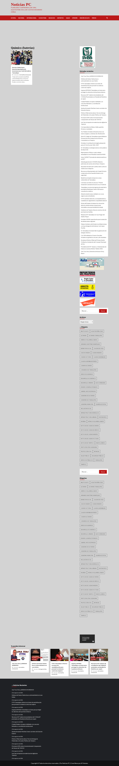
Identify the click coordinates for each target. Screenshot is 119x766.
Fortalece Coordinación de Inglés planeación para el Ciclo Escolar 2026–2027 (93, 144)
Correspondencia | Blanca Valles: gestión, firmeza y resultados (92, 128)
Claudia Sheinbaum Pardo (89, 361)
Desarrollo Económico (88, 378)
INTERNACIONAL (31, 18)
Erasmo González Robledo (89, 387)
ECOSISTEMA (42, 18)
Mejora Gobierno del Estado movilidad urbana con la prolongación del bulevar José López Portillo (94, 226)
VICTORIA (59, 659)
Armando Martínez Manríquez (90, 344)
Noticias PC (21, 4)
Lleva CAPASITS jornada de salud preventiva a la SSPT (93, 158)
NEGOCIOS (52, 18)
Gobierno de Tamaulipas (88, 400)
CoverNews (74, 763)
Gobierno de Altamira (88, 395)
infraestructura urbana (89, 417)
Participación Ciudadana (89, 447)
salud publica (85, 455)
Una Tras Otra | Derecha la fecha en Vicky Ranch (92, 252)
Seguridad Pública (98, 455)
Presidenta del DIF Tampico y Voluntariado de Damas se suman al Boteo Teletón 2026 (93, 247)
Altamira (84, 335)
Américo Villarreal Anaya (89, 340)
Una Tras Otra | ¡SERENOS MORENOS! (92, 76)
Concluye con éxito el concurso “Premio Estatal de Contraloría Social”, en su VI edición (93, 183)
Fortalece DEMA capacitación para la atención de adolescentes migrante (94, 220)
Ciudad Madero (97, 352)
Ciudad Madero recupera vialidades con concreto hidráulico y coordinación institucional (92, 103)
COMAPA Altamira (86, 365)
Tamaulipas (98, 460)
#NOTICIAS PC (85, 331)
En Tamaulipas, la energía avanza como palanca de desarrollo (94, 148)
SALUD (68, 18)
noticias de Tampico (87, 443)
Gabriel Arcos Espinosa (88, 391)
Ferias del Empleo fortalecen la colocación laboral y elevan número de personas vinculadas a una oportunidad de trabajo (92, 205)
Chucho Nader (85, 352)
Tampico (83, 464)
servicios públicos (87, 460)
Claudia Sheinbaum (99, 357)
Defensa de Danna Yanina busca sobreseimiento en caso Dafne (89, 80)
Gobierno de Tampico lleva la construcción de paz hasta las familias (93, 211)
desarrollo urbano (87, 382)
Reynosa (96, 451)
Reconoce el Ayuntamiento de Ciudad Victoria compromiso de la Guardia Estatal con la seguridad (93, 173)
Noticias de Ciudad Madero (89, 434)
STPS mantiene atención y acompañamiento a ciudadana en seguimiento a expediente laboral (94, 199)
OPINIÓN (74, 18)
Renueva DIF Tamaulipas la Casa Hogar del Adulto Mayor (93, 215)
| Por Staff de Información (25, 74)
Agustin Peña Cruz (97, 331)
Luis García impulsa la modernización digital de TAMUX (94, 123)
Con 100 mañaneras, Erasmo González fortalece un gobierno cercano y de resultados (93, 236)
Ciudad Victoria (86, 357)
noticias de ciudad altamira (90, 425)
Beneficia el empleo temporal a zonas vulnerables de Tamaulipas (91, 179)
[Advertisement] (59, 32)
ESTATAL (13, 18)
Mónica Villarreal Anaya (96, 421)
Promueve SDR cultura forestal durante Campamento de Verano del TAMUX (92, 118)
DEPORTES (60, 18)
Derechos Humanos (87, 374)
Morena (83, 421)
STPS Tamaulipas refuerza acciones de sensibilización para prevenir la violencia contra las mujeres (92, 85)
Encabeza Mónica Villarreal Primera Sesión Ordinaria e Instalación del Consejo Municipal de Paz (93, 242)
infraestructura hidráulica (90, 413)
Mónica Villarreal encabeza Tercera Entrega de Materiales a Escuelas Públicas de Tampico (93, 114)
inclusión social (86, 408)
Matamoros (103, 417)
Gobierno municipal (87, 404)
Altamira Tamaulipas (95, 335)
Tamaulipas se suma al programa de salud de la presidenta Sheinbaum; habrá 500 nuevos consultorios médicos (93, 189)
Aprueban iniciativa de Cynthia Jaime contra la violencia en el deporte (93, 167)
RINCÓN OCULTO (84, 18)
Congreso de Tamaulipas (88, 370)
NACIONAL (21, 18)
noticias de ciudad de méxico (90, 430)
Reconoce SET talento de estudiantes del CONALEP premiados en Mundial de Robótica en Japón (94, 97)
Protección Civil (86, 451)
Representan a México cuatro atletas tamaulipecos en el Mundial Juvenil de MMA (93, 153)
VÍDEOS (94, 18)
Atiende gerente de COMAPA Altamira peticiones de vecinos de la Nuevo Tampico (93, 163)
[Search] (107, 17)
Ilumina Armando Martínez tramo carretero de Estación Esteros (94, 109)
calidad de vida (99, 348)
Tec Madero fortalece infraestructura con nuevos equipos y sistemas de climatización (93, 132)
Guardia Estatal (101, 404)
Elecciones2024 (100, 382)
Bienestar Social (86, 348)
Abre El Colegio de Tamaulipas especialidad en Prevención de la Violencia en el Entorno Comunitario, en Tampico (94, 138)
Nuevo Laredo (100, 443)
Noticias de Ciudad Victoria (90, 438)
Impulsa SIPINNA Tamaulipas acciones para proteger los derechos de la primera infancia (93, 91)
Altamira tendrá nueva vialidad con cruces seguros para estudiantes (92, 195)
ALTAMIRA (34, 657)
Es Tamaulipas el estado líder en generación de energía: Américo (93, 231)
